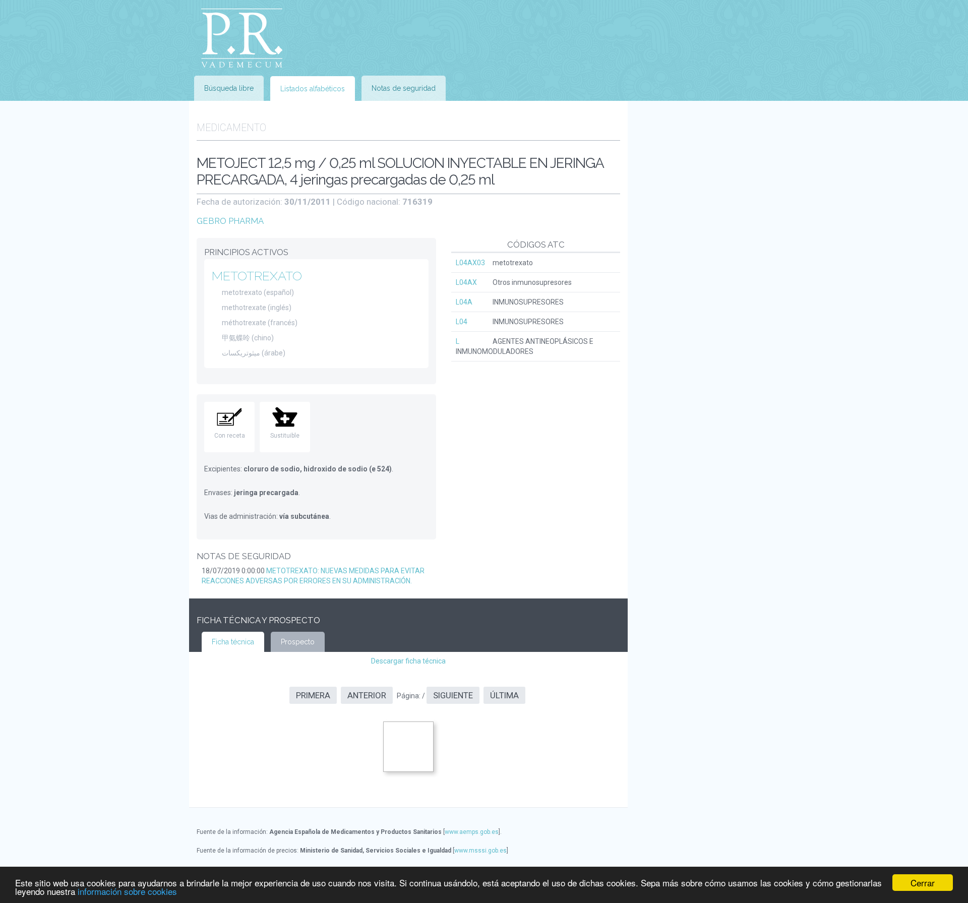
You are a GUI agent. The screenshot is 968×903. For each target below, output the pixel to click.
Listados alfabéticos (312, 89)
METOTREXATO (257, 275)
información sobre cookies (127, 891)
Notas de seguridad (404, 88)
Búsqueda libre (229, 88)
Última (504, 695)
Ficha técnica (233, 642)
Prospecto (298, 642)
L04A (464, 302)
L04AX (466, 282)
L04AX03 (470, 263)
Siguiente (453, 695)
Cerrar (923, 882)
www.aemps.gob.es (472, 831)
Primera (313, 695)
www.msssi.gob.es (480, 850)
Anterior (366, 695)
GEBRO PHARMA (230, 221)
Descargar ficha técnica (408, 661)
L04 (461, 322)
